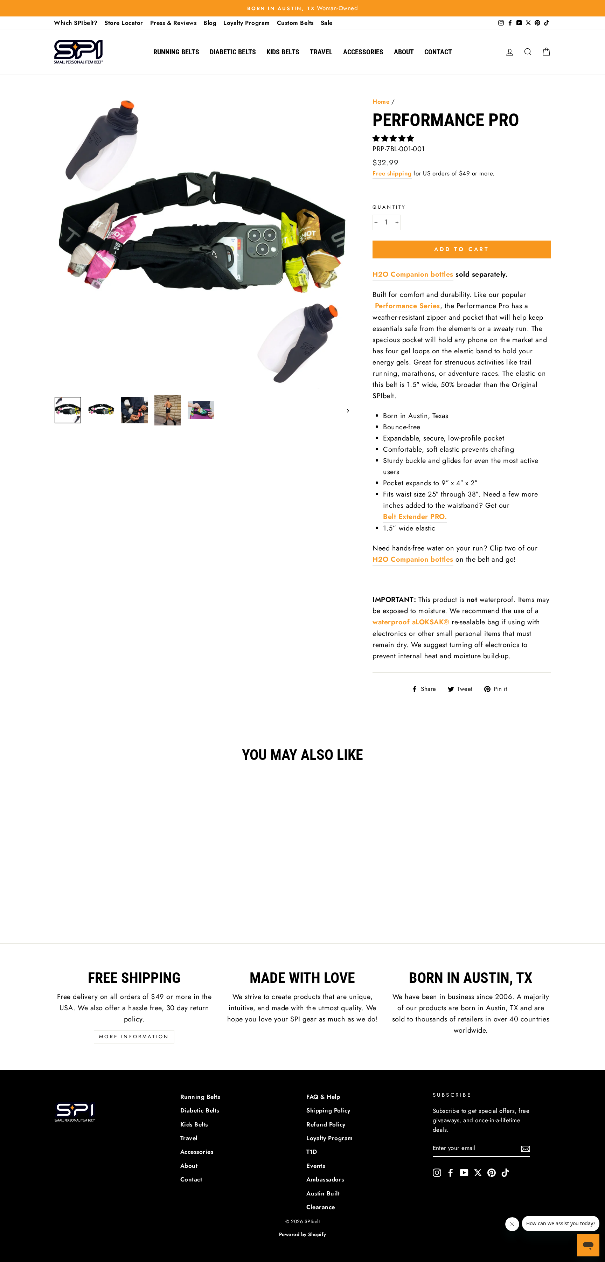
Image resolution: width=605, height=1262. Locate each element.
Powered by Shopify (302, 1234)
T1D (311, 1151)
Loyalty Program (246, 23)
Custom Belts (295, 23)
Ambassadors (325, 1179)
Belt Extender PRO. (415, 517)
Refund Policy (326, 1124)
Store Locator (123, 23)
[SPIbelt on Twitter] (478, 1172)
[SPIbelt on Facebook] (450, 1172)
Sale (327, 23)
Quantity (389, 206)
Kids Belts (282, 52)
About (404, 52)
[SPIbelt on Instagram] (437, 1172)
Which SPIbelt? (75, 23)
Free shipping (392, 173)
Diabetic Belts (233, 52)
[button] (394, 138)
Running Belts (176, 52)
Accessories (363, 52)
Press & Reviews (173, 23)
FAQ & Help (323, 1097)
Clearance (320, 1207)
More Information (134, 1036)
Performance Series (406, 306)
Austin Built (323, 1193)
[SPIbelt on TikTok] (505, 1172)
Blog (209, 23)
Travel (321, 52)
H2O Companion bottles (413, 274)
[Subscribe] (525, 1148)
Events (315, 1166)
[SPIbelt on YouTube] (464, 1172)
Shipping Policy (328, 1110)
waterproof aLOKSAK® (411, 622)
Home (381, 101)
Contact (438, 52)
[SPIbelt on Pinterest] (491, 1172)
